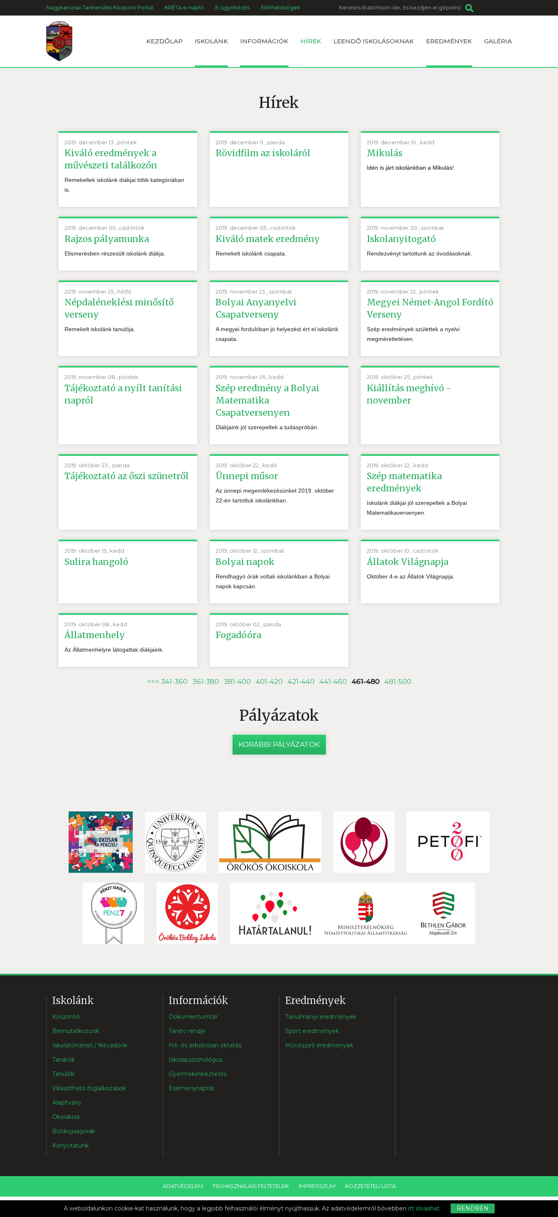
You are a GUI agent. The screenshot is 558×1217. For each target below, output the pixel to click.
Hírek (311, 41)
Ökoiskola (66, 1117)
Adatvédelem (183, 1186)
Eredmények (449, 41)
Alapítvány (67, 1102)
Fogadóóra (238, 635)
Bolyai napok (245, 561)
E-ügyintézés (232, 7)
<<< (154, 681)
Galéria (498, 41)
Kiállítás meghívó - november (409, 394)
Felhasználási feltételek (251, 1186)
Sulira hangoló (96, 561)
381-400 (237, 681)
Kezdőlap (164, 41)
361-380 (205, 681)
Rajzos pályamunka (107, 238)
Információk (264, 41)
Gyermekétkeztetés (198, 1074)
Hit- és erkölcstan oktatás (205, 1045)
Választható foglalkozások (89, 1088)
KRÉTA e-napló (184, 7)
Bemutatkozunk (75, 1031)
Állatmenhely (95, 635)
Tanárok (63, 1059)
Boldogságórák (73, 1131)
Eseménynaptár (191, 1088)
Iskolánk (211, 41)
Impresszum (317, 1186)
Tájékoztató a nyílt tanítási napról (123, 394)
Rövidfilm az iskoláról (263, 153)
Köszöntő (66, 1016)
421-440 (301, 681)
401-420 (269, 681)
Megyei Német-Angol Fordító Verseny (430, 308)
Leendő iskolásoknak (373, 41)
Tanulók (63, 1074)
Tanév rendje (187, 1031)
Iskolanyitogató (401, 238)
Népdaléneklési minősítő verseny (119, 308)
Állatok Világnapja (408, 561)
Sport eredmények (312, 1031)
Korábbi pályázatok (279, 744)
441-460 (333, 681)
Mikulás (384, 153)
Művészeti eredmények (319, 1045)
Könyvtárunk (70, 1145)
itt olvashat (424, 1208)
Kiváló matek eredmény (268, 238)
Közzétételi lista (370, 1186)
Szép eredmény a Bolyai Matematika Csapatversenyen (267, 400)
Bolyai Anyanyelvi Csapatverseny (256, 308)
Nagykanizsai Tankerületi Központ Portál (99, 7)
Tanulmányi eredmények (320, 1016)
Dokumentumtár (193, 1016)
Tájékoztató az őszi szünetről (127, 476)
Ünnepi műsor (247, 476)
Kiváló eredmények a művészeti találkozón (111, 159)
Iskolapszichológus (195, 1059)
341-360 (174, 681)
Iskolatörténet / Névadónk (89, 1045)
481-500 (397, 681)
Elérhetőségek (280, 7)
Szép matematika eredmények (404, 482)
